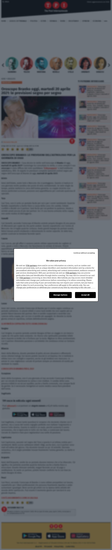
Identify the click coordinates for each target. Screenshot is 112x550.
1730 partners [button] (31, 266)
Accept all (85, 295)
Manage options (60, 295)
